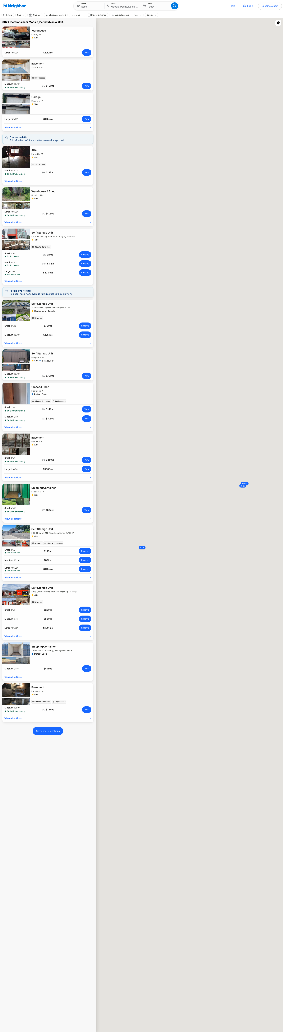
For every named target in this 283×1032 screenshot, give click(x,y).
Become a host (270, 5)
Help (232, 5)
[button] (89, 6)
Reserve (85, 254)
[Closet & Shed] (47, 393)
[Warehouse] (47, 37)
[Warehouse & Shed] (47, 198)
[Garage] (47, 103)
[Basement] (47, 70)
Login (250, 5)
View (86, 52)
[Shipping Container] (47, 494)
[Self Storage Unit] (47, 239)
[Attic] (47, 157)
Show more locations (48, 731)
